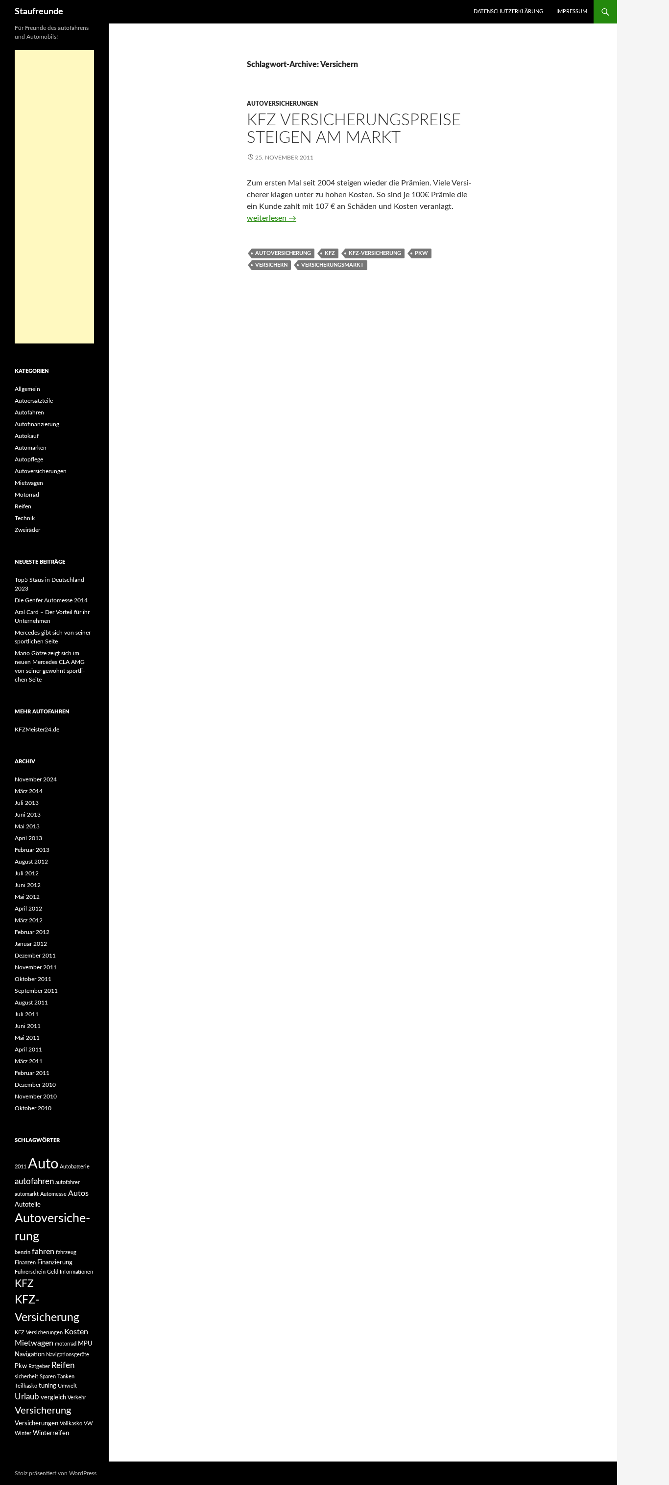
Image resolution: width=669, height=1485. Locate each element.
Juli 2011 (27, 1014)
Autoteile (28, 1204)
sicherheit (26, 1376)
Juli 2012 (27, 873)
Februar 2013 (32, 850)
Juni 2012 (28, 885)
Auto (43, 1164)
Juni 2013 (28, 815)
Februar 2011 (32, 1073)
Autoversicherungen (282, 104)
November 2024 (36, 779)
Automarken (31, 448)
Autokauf (27, 436)
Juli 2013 (27, 803)
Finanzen (25, 1262)
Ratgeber (39, 1366)
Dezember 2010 (35, 1085)
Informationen (76, 1272)
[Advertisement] (54, 196)
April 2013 (28, 838)
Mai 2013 (27, 826)
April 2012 (28, 909)
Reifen (23, 506)
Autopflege (29, 459)
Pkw (421, 253)
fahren (43, 1252)
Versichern (271, 265)
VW (88, 1423)
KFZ (330, 253)
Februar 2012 (32, 932)
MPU (85, 1343)
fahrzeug (66, 1252)
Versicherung (43, 1411)
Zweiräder (27, 530)
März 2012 (29, 920)
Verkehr (77, 1397)
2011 (20, 1166)
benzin (22, 1252)
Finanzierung (54, 1262)
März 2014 (29, 791)
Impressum (571, 11)
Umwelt (67, 1386)
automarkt (27, 1194)
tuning (47, 1385)
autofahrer (67, 1182)
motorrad (65, 1344)
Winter (23, 1433)
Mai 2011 (27, 1038)
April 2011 (28, 1049)
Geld (52, 1272)
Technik (25, 518)
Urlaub (27, 1397)
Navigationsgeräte (67, 1354)
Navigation (30, 1354)
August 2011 (31, 1002)
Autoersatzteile (34, 401)
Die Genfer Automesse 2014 (51, 600)
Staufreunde (39, 11)
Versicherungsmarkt (332, 265)
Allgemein (27, 389)
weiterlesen (271, 218)
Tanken (65, 1376)
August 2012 (31, 862)
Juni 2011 (28, 1026)
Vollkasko (71, 1423)
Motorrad (27, 495)
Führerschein (30, 1272)
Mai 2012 (27, 897)
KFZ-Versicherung (375, 253)
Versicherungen (36, 1423)
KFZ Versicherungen (39, 1332)
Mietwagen (29, 483)
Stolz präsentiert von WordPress (55, 1473)
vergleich (53, 1397)
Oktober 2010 (33, 1108)
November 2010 (36, 1096)
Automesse (53, 1194)
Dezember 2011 (35, 956)
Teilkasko (26, 1386)
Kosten (76, 1332)
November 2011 (36, 967)
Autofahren (29, 412)
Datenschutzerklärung (508, 11)
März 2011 (29, 1061)
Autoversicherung (283, 253)
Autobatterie (75, 1166)
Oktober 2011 (33, 979)
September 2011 (36, 991)
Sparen (48, 1376)
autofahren (34, 1181)
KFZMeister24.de (37, 729)
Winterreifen (51, 1433)
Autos (78, 1193)
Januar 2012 (31, 944)
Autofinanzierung (37, 424)
